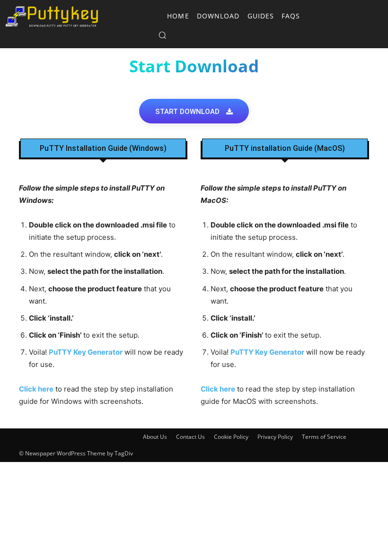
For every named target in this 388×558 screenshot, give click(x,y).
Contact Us (190, 437)
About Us (155, 437)
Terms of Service (324, 437)
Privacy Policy (275, 437)
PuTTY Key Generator (86, 352)
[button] (129, 35)
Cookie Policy (231, 437)
